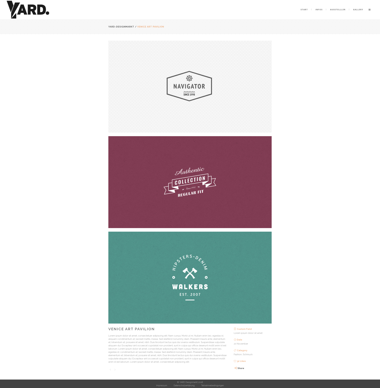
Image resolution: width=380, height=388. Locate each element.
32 (241, 361)
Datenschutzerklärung (184, 385)
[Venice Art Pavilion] (190, 134)
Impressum (161, 385)
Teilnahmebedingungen (212, 385)
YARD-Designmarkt (121, 26)
